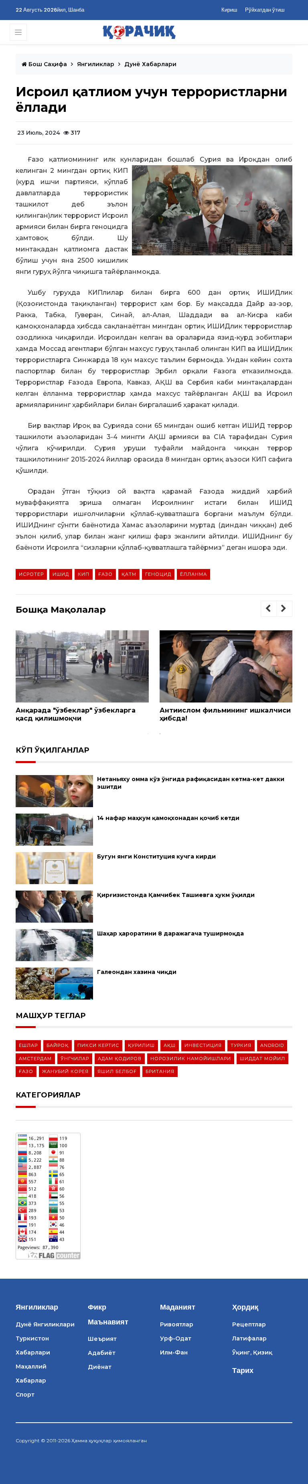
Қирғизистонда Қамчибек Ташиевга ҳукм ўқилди (176, 895)
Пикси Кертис (98, 1045)
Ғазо (105, 574)
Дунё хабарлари (150, 64)
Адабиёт (102, 1352)
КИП (83, 574)
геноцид (158, 574)
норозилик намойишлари (190, 1058)
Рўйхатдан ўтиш (264, 10)
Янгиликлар (95, 64)
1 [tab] (148, 734)
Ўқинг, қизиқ (252, 1352)
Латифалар (249, 1338)
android (272, 1045)
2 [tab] (160, 734)
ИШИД (61, 574)
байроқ (58, 1045)
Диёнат (99, 1367)
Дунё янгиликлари (45, 1324)
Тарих (242, 1370)
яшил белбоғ (117, 1071)
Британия (160, 1071)
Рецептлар (249, 1324)
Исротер (31, 574)
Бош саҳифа (47, 64)
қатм (129, 574)
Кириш (229, 10)
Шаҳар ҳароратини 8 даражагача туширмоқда (170, 933)
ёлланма (193, 574)
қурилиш (141, 1045)
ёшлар (28, 1045)
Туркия (241, 1045)
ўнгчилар (75, 1058)
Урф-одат (175, 1338)
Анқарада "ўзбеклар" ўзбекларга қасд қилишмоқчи (76, 714)
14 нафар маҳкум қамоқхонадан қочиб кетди (168, 818)
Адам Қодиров (120, 1058)
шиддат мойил (262, 1058)
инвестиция (203, 1045)
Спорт (25, 1394)
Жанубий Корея (65, 1071)
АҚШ (170, 1045)
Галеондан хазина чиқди (136, 972)
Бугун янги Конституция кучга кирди (156, 856)
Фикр (97, 1307)
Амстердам (35, 1058)
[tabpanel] (82, 679)
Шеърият (102, 1338)
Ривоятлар (176, 1324)
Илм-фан (174, 1352)
